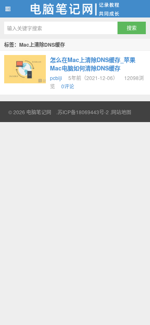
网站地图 (121, 111)
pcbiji (56, 77)
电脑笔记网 (75, 9)
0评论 (67, 86)
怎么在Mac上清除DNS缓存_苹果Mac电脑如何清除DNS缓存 (92, 63)
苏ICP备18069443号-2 (83, 111)
